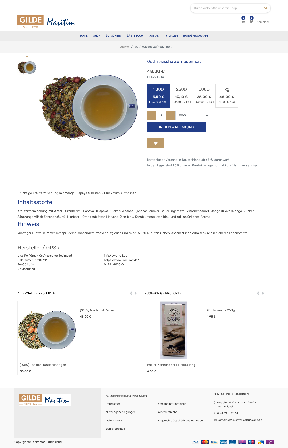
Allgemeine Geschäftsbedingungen (180, 420)
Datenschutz (114, 420)
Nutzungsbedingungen (121, 412)
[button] (44, 100)
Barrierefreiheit (115, 428)
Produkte (123, 47)
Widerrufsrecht (167, 412)
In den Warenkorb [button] (176, 127)
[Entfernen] (151, 115)
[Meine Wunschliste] (251, 21)
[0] (243, 21)
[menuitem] (83, 36)
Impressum (113, 403)
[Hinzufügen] (170, 115)
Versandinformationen (172, 403)
